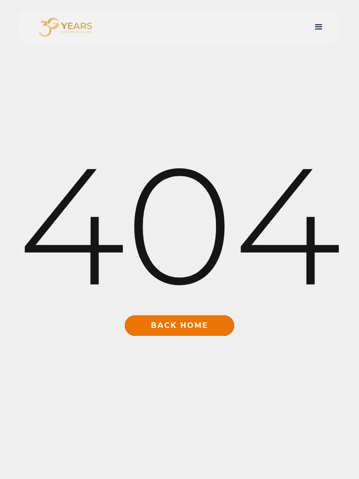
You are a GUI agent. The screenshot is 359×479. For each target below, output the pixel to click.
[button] (319, 27)
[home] (65, 27)
